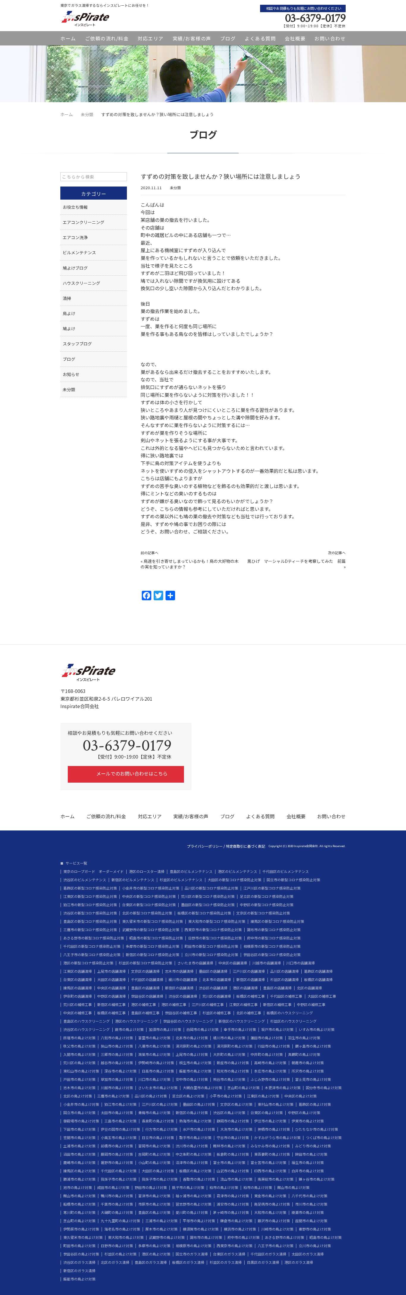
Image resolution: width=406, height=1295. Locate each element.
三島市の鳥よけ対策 (120, 1121)
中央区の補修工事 (77, 1013)
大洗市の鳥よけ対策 (236, 1129)
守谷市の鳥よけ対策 (233, 1137)
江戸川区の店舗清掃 (249, 971)
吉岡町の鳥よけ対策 (154, 1154)
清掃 (67, 298)
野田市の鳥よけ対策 (151, 1187)
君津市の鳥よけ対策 (233, 1196)
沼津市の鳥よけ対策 (192, 1162)
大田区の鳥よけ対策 (158, 1171)
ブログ (228, 38)
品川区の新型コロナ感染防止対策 (211, 888)
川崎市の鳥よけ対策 (277, 1229)
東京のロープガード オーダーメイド (93, 871)
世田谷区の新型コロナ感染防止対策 (271, 954)
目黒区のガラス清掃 (263, 1262)
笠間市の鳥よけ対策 (79, 1137)
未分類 (175, 187)
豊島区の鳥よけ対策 (154, 1212)
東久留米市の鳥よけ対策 (83, 1237)
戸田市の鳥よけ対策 (79, 1079)
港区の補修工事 (143, 1004)
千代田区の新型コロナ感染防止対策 (91, 946)
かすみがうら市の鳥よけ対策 (277, 1137)
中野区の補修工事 (311, 1004)
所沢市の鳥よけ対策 (308, 1071)
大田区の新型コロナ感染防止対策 (234, 880)
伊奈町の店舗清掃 (77, 996)
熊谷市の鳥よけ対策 (229, 1079)
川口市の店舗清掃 (300, 963)
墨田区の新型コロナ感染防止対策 (208, 905)
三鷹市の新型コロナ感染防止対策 (90, 929)
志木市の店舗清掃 (179, 971)
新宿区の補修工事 (111, 1004)
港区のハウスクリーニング (136, 1021)
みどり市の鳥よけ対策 (313, 1146)
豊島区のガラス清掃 (151, 1262)
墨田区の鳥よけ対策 (199, 1104)
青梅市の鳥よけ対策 (154, 1112)
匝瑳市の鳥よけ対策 (79, 1038)
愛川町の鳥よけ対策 (192, 1212)
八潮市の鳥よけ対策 (154, 1046)
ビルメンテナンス (79, 252)
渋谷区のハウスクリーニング (86, 1029)
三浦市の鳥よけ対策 (161, 1221)
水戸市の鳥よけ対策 (199, 1129)
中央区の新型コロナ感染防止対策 (149, 896)
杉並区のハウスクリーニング (293, 1021)
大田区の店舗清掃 (111, 979)
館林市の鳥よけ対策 (229, 1146)
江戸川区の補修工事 (208, 1004)
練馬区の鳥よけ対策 (79, 1171)
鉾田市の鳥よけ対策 (311, 1154)
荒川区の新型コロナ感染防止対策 (208, 896)
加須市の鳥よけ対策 (165, 1029)
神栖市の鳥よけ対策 (274, 1129)
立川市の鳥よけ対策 (315, 1245)
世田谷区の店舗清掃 (147, 996)
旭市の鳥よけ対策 (77, 1187)
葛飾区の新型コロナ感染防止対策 (90, 888)
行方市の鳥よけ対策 (161, 1129)
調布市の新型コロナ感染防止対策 (273, 929)
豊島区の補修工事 (145, 1013)
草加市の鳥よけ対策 (117, 1079)
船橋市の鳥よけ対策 (79, 1204)
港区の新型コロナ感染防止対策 (88, 963)
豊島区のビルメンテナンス (191, 871)
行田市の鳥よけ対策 (274, 1046)
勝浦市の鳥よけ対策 (79, 1179)
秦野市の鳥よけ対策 (315, 1229)
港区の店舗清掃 (245, 988)
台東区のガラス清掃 (229, 1254)
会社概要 (295, 38)
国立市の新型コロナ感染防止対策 (293, 880)
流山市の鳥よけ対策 (236, 1179)
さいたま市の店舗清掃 (195, 963)
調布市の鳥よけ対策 (206, 1237)
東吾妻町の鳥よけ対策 (272, 1154)
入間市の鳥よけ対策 (79, 1054)
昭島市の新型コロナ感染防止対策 (156, 938)
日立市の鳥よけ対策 (158, 1137)
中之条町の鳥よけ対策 (193, 1154)
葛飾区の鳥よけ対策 (315, 1104)
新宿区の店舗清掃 (250, 979)
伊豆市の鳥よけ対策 (270, 1121)
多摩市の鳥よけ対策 (154, 1245)
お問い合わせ (330, 38)
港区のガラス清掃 (298, 1262)
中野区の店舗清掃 (111, 996)
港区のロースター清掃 (146, 871)
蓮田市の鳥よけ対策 (267, 1038)
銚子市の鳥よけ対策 (188, 1187)
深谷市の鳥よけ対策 (120, 1071)
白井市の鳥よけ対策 (308, 1171)
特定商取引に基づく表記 (245, 846)
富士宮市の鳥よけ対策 (268, 1162)
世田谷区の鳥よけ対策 (81, 1254)
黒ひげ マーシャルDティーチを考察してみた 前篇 (296, 561)
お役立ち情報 (75, 207)
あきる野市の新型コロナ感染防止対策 (93, 938)
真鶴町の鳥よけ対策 (304, 1054)
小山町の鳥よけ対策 (154, 1162)
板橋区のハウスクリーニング (290, 1013)
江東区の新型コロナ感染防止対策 (90, 896)
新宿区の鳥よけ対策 (192, 1112)
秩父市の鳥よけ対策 (79, 1046)
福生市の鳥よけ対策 (308, 1162)
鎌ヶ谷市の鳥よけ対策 (316, 1179)
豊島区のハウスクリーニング (86, 1021)
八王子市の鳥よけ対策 (275, 1245)
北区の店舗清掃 (309, 988)
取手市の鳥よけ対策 (195, 1137)
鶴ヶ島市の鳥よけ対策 (313, 1046)
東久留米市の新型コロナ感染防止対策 (152, 921)
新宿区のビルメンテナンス (132, 880)
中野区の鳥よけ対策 (304, 1112)
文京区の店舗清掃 (145, 971)
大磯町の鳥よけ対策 (117, 1212)
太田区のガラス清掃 (308, 1254)
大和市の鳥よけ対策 (270, 1212)
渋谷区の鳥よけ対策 (229, 1112)
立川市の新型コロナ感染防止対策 (211, 954)
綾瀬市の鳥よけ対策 (308, 1212)
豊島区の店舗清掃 (145, 988)
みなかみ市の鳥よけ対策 (270, 1146)
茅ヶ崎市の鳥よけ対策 (231, 1212)
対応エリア (151, 38)
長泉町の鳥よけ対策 (158, 1121)
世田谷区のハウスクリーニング (188, 1021)
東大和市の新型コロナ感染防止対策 (216, 921)
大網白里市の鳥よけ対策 (202, 1087)
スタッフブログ (77, 344)
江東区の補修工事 (243, 1004)
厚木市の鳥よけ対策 (161, 1229)
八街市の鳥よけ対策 (117, 1038)
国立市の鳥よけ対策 (79, 1112)
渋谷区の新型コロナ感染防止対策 (90, 913)
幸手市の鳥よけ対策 (240, 1029)
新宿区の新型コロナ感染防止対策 (152, 954)
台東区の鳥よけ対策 (267, 1112)
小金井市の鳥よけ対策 (81, 1104)
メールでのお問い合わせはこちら (131, 773)
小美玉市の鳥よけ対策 (118, 1137)
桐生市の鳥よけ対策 (195, 1063)
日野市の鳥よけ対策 (117, 1245)
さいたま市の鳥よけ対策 (157, 1087)
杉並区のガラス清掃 (226, 1262)
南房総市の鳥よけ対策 (275, 1179)
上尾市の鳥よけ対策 (192, 1054)
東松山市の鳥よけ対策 (81, 1071)
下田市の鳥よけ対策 (79, 1129)
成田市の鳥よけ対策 (113, 1187)
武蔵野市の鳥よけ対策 (167, 1237)
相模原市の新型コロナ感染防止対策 (271, 946)
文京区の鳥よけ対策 (236, 1104)
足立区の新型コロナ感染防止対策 (266, 896)
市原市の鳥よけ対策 (154, 1204)
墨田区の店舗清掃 (213, 971)
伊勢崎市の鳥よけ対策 (156, 1063)
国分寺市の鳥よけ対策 (324, 1087)
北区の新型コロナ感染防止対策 (147, 913)
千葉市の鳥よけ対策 (117, 1204)
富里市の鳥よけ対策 (154, 1038)
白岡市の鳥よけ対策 (202, 1029)
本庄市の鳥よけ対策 (270, 1071)
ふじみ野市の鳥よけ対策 (270, 1079)
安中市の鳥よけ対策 (192, 1079)
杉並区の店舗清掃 (284, 979)
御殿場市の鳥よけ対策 (81, 1121)
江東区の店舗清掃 (77, 971)
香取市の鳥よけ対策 (199, 1179)
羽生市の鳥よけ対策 (304, 1038)
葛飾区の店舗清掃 (318, 971)
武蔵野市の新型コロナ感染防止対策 (150, 929)
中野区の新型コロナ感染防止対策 (266, 905)
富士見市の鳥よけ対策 (313, 1079)
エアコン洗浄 (75, 237)
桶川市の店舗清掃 (183, 979)
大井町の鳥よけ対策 (229, 1054)
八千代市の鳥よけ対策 (309, 1196)
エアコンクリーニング (83, 222)
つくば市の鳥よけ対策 (324, 1137)
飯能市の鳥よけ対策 (195, 1071)
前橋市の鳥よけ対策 (117, 1146)
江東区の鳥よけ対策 (263, 1096)
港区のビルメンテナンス (237, 871)
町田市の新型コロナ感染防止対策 (211, 946)
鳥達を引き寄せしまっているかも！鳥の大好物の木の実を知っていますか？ (190, 564)
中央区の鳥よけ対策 (300, 1096)
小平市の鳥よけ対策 (226, 1096)
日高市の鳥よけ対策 (158, 1071)
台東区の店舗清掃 (77, 979)
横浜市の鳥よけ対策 (240, 1229)
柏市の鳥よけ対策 (224, 1187)
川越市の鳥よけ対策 (117, 1087)
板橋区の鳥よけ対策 (195, 1171)
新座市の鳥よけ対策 (233, 1063)
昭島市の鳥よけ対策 (325, 1237)
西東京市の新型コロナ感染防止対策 (213, 929)
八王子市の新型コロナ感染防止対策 (91, 954)
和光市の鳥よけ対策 (233, 1071)
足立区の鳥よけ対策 (188, 1096)
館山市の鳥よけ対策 (293, 1187)
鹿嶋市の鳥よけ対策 (79, 1162)
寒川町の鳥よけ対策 (79, 1212)
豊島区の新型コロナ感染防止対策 (90, 921)
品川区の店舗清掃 (284, 971)
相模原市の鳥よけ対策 (193, 1245)
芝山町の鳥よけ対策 (243, 1087)
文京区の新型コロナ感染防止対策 (263, 913)
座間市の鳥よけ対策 (311, 1221)
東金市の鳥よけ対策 (270, 1196)
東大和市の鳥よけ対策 (126, 1237)
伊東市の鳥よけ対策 (308, 1121)
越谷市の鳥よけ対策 (117, 1063)
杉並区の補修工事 (216, 1013)
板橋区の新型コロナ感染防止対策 (204, 913)
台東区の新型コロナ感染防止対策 (149, 905)
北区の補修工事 (248, 1013)
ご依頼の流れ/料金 (107, 38)
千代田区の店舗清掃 (147, 979)
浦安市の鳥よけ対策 (233, 1204)
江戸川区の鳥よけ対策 (159, 1104)
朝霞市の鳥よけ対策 (308, 1063)
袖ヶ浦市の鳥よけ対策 (193, 1196)
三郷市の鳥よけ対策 (117, 1054)
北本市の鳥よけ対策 (192, 1038)
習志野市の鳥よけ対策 (193, 1204)
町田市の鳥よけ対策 (79, 1245)
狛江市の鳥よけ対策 (120, 1104)
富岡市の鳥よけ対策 (154, 1146)
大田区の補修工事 (322, 996)
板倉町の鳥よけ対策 (233, 1154)
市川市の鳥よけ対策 (311, 1204)
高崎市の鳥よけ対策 (270, 1063)
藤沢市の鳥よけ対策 (274, 1221)
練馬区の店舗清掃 (77, 988)
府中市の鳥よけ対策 (243, 1237)
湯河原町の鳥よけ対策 (193, 1046)
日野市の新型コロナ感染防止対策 (215, 938)
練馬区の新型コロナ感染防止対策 (277, 921)
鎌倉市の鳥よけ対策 (236, 1221)
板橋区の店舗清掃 (318, 979)
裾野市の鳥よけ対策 (117, 1162)
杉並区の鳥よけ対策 (120, 1254)
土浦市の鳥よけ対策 (79, 1146)
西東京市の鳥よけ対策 (234, 1245)
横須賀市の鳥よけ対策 (200, 1229)
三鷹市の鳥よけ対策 (113, 1096)
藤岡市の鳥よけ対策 (117, 1154)
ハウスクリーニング (81, 283)
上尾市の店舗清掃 (111, 971)
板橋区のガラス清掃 (188, 1262)
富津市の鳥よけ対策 (154, 1196)
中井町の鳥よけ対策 (267, 1054)
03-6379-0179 (315, 18)
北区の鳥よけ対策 (77, 1096)
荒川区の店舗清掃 (216, 996)
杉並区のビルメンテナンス (181, 880)
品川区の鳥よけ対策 (151, 1096)
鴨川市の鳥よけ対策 (117, 1196)
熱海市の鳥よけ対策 (195, 1121)
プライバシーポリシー (205, 846)
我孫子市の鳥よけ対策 (118, 1179)
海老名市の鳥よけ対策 (122, 1229)
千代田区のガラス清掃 (268, 1254)
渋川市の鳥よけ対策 (192, 1146)
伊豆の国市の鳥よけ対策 (120, 1129)
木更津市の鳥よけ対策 (282, 1087)
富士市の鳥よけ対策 (229, 1162)
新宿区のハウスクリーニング (241, 1021)
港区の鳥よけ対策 (156, 1254)
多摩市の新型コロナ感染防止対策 (152, 946)
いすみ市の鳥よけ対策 (316, 1029)
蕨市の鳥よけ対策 (129, 1029)
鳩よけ (69, 328)
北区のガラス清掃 (115, 1262)
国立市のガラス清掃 (192, 1254)
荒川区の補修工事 (77, 1004)
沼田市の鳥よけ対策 (79, 1154)
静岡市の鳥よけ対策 (233, 1121)
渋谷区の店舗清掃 (213, 988)
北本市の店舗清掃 (216, 979)
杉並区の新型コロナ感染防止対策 (145, 963)
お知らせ (71, 374)
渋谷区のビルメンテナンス (84, 880)
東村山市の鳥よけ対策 (275, 1104)
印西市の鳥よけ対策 (270, 1171)
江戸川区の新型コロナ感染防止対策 (271, 888)
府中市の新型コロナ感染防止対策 (273, 938)
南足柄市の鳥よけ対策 (272, 1204)
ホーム (68, 38)
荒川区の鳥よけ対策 (79, 1063)
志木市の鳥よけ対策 (79, 1087)
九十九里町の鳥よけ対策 (120, 1221)
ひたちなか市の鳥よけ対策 (316, 1129)
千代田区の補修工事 (286, 996)
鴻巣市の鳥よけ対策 (154, 1054)
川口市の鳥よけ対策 (154, 1079)
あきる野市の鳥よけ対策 (284, 1237)
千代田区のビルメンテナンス (285, 871)
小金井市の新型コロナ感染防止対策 (150, 888)
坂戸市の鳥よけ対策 (277, 1029)
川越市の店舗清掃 (266, 963)
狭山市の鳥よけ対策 (117, 1046)
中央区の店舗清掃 (232, 963)
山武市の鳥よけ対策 (233, 1171)
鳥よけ (69, 313)
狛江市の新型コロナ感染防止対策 (90, 905)
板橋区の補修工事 (250, 996)
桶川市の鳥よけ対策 (229, 1038)
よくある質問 (260, 38)
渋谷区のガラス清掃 (79, 1262)
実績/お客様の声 (192, 38)
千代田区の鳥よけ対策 (118, 1171)
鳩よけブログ (75, 268)
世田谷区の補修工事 (181, 1013)
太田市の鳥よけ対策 (117, 1112)
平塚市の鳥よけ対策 (199, 1221)
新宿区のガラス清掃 (79, 1270)
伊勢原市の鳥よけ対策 (81, 1229)
